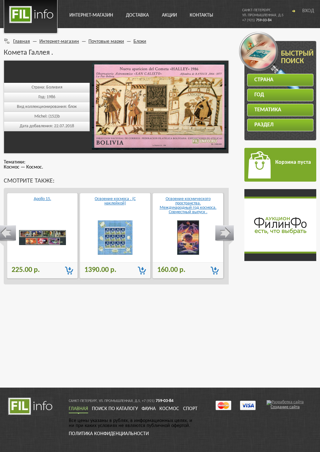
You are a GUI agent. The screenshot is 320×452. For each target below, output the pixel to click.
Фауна (149, 408)
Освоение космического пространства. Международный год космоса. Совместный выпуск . (188, 205)
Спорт (190, 408)
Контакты (201, 15)
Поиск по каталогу (115, 408)
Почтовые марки (106, 41)
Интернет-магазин (91, 15)
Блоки (139, 41)
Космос (169, 408)
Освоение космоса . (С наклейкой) (115, 201)
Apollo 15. (42, 199)
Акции (169, 15)
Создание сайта (285, 407)
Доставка (137, 15)
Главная (21, 41)
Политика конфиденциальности (109, 433)
